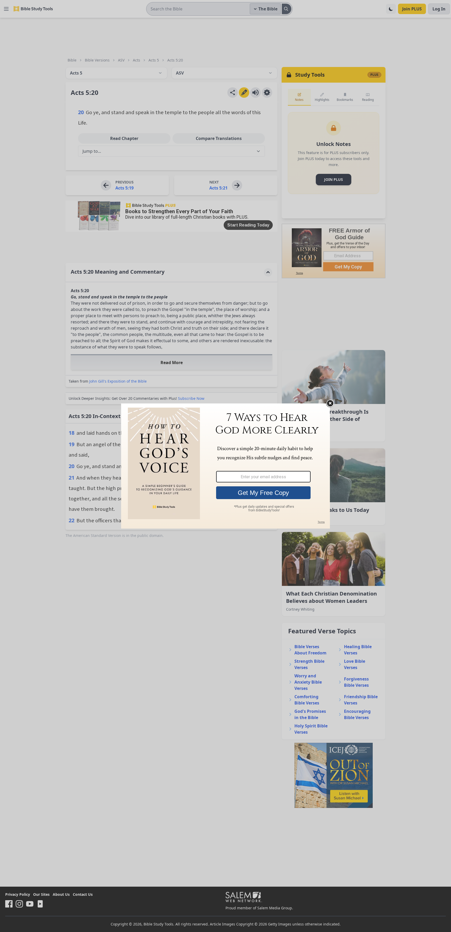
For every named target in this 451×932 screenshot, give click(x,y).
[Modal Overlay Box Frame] (225, 466)
